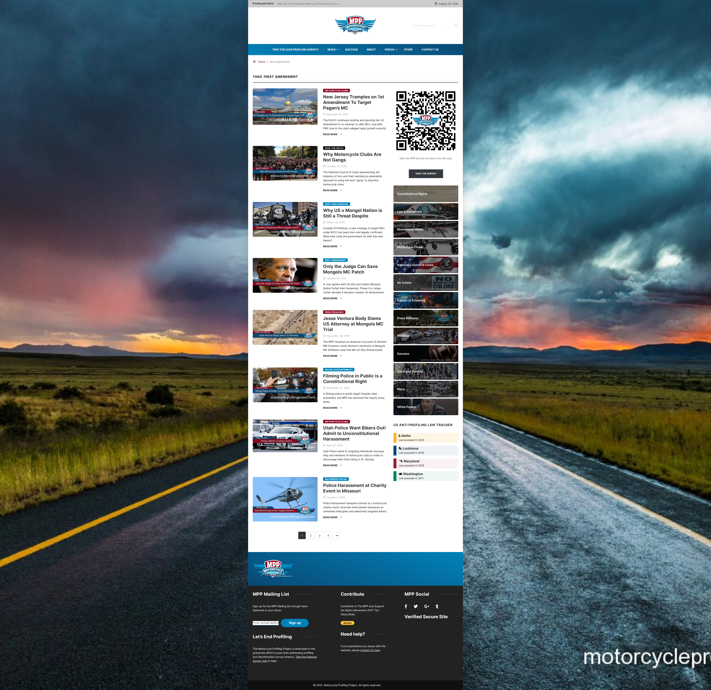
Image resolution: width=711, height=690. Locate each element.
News (332, 49)
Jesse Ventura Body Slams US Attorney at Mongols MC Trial (353, 324)
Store (408, 49)
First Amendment (335, 260)
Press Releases (334, 312)
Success (351, 49)
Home (261, 61)
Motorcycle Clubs (336, 90)
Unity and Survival (336, 204)
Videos (389, 49)
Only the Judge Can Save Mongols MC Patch (350, 269)
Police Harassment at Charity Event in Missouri (355, 488)
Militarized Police (336, 479)
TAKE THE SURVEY (426, 173)
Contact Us (430, 49)
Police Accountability (339, 369)
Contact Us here (370, 650)
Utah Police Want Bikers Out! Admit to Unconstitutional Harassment (354, 433)
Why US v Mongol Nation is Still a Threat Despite (352, 213)
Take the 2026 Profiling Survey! (295, 49)
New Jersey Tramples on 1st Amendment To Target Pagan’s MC (353, 102)
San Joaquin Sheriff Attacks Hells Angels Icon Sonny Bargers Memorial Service (322, 3)
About (371, 49)
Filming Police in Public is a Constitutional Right (352, 378)
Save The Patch (334, 148)
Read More (330, 134)
